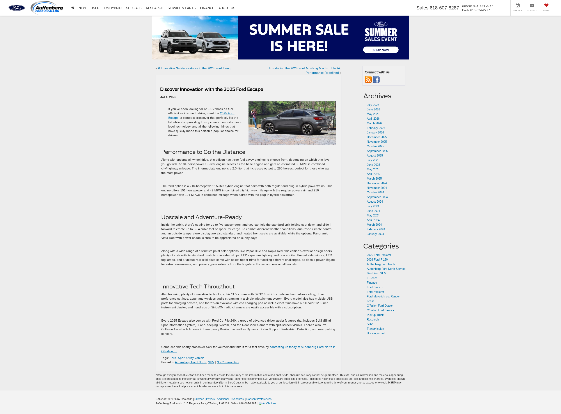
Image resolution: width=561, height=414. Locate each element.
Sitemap (199, 399)
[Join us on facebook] (376, 79)
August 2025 (375, 155)
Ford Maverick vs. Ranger (383, 296)
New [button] (82, 8)
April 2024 (373, 220)
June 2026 (373, 109)
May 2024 (373, 215)
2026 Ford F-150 (377, 259)
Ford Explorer (375, 291)
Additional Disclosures (230, 399)
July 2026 (373, 104)
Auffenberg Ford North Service (386, 268)
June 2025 (373, 164)
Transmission (375, 328)
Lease (371, 301)
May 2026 (373, 114)
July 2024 (373, 206)
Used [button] (95, 8)
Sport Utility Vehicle (191, 358)
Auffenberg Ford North (190, 362)
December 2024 (377, 183)
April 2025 (373, 174)
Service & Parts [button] (182, 8)
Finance (372, 282)
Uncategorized (376, 333)
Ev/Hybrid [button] (113, 8)
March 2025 (374, 178)
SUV (211, 362)
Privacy (210, 399)
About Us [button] (226, 8)
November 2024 (377, 187)
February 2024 (376, 229)
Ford (173, 358)
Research (373, 319)
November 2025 (377, 141)
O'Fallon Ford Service (380, 310)
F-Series (372, 278)
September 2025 (377, 151)
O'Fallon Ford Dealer (380, 305)
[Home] (72, 8)
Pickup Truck (375, 315)
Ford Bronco (374, 287)
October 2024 (375, 192)
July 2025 (373, 160)
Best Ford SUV (376, 273)
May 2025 (373, 169)
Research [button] (154, 8)
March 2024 (374, 224)
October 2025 (375, 146)
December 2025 (377, 137)
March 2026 (374, 123)
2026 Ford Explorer (379, 255)
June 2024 (373, 210)
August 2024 (375, 201)
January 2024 (375, 234)
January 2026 (375, 132)
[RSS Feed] (368, 79)
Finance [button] (207, 8)
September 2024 (377, 197)
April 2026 (373, 118)
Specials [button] (134, 8)
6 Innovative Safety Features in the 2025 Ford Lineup (195, 68)
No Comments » (228, 362)
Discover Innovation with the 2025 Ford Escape (211, 89)
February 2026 (376, 128)
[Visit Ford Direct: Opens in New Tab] (268, 403)
